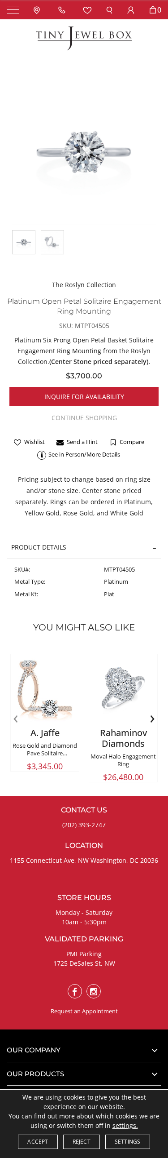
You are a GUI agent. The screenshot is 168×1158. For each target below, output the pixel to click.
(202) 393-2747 (84, 825)
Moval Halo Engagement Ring (123, 760)
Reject (81, 1141)
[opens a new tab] (75, 991)
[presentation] (16, 718)
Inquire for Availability (84, 396)
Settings (128, 1141)
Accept (37, 1141)
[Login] (130, 9)
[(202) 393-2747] (63, 9)
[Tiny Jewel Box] (84, 38)
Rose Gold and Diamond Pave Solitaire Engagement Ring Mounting (45, 756)
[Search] (109, 9)
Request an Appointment (84, 1011)
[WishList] (87, 9)
